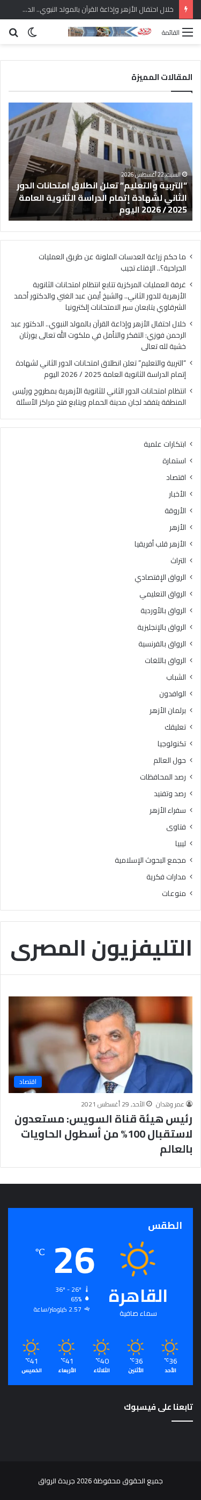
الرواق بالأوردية (163, 610)
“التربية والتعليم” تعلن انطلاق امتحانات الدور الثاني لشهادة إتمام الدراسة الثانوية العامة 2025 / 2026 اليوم (102, 197)
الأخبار (177, 494)
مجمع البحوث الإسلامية (150, 860)
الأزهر (177, 527)
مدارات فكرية (166, 877)
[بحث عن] (13, 36)
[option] (100, 162)
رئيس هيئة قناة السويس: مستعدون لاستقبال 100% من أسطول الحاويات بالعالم (103, 1134)
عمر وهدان (170, 1104)
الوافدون (172, 694)
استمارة (174, 461)
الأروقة (175, 510)
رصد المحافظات (163, 777)
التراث (178, 560)
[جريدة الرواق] (111, 32)
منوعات (174, 893)
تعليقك (175, 727)
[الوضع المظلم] (32, 36)
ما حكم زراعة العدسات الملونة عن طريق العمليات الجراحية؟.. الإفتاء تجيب (112, 262)
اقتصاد (176, 477)
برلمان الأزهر (168, 710)
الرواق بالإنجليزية (161, 627)
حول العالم (169, 760)
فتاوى (176, 827)
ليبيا (180, 843)
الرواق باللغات (165, 660)
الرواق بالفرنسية (162, 644)
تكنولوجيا (172, 743)
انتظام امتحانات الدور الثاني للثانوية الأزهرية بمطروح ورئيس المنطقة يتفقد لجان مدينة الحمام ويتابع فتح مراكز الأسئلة (99, 396)
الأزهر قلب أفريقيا (160, 544)
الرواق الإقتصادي (160, 577)
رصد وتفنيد (170, 793)
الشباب (176, 677)
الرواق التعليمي (162, 594)
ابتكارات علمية (165, 444)
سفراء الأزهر (168, 810)
